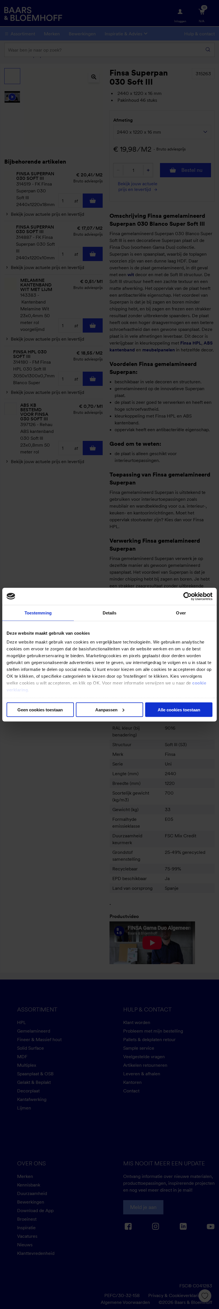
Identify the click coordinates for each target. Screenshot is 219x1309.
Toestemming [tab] (38, 612)
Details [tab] (110, 612)
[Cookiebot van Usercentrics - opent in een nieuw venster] (187, 596)
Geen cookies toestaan (40, 709)
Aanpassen (106, 709)
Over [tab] (181, 612)
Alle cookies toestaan (179, 709)
